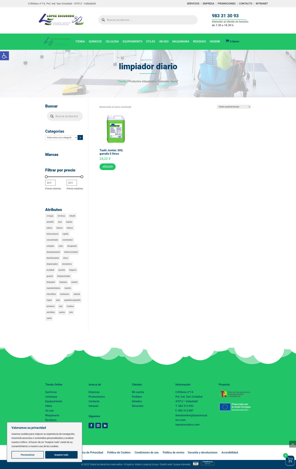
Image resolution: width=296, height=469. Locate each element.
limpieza (63, 282)
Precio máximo (75, 188)
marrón (68, 288)
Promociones (97, 396)
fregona (72, 270)
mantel (74, 282)
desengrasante (53, 252)
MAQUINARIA (180, 41)
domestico (67, 264)
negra (49, 300)
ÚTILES (150, 41)
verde (49, 318)
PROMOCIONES (227, 3)
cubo (60, 246)
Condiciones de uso (147, 452)
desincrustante (71, 252)
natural (76, 294)
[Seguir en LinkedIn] (105, 425)
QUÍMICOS (95, 41)
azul (60, 222)
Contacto (94, 401)
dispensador (52, 264)
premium (51, 306)
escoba (61, 270)
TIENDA (80, 41)
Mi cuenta (138, 392)
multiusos (64, 294)
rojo (61, 306)
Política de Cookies (119, 452)
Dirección (137, 406)
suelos (62, 312)
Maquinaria (52, 415)
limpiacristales (63, 276)
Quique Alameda (181, 464)
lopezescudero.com (187, 424)
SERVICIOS (193, 3)
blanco (70, 228)
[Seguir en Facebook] (91, 425)
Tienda (122, 81)
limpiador (51, 282)
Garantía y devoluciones (202, 452)
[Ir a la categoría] (80, 137)
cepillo (66, 234)
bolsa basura (52, 234)
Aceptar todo (61, 454)
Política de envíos (173, 452)
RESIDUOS (199, 41)
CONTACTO (245, 3)
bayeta (69, 222)
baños (49, 228)
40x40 (72, 216)
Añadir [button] (107, 166)
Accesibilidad (229, 452)
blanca (60, 228)
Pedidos (137, 396)
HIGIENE (215, 41)
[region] (44, 442)
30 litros (61, 216)
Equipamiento (53, 401)
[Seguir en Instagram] (98, 425)
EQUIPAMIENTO (132, 41)
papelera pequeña (72, 300)
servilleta (51, 312)
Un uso (49, 410)
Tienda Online (53, 384)
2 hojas (50, 216)
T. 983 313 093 (184, 406)
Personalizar (28, 454)
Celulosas (51, 396)
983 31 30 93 (225, 15)
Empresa (94, 392)
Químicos (51, 392)
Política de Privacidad (90, 452)
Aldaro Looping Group (146, 464)
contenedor (67, 240)
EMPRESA (208, 3)
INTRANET (262, 3)
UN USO (164, 41)
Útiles (48, 406)
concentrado (52, 240)
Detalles (137, 401)
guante (50, 276)
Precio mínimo (53, 188)
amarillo (50, 222)
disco (65, 258)
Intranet (93, 406)
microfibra (51, 294)
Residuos (51, 420)
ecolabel (50, 270)
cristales (50, 246)
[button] (4, 55)
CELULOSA (112, 41)
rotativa (70, 306)
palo (58, 300)
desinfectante (53, 258)
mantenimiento (53, 288)
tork (71, 312)
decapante (72, 246)
